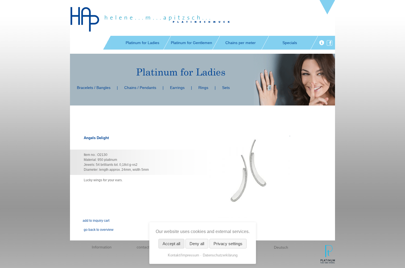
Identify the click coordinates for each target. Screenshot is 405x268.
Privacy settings (228, 243)
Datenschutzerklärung (220, 255)
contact (143, 247)
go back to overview (99, 230)
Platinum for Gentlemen (191, 42)
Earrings (177, 87)
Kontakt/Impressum (183, 255)
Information (102, 247)
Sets (226, 87)
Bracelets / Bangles (93, 87)
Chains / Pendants (140, 87)
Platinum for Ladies (142, 42)
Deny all (197, 243)
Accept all (171, 243)
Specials (289, 42)
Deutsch (281, 247)
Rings (203, 87)
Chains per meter (240, 42)
